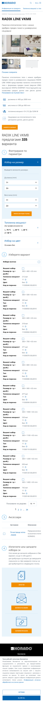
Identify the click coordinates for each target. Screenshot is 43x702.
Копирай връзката (21, 631)
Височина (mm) (10, 195)
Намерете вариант (9, 127)
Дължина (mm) (10, 177)
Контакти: (21, 654)
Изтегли (21, 585)
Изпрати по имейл (21, 608)
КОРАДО (4, 14)
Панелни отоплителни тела (16, 14)
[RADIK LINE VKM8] (21, 46)
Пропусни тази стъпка (22, 214)
